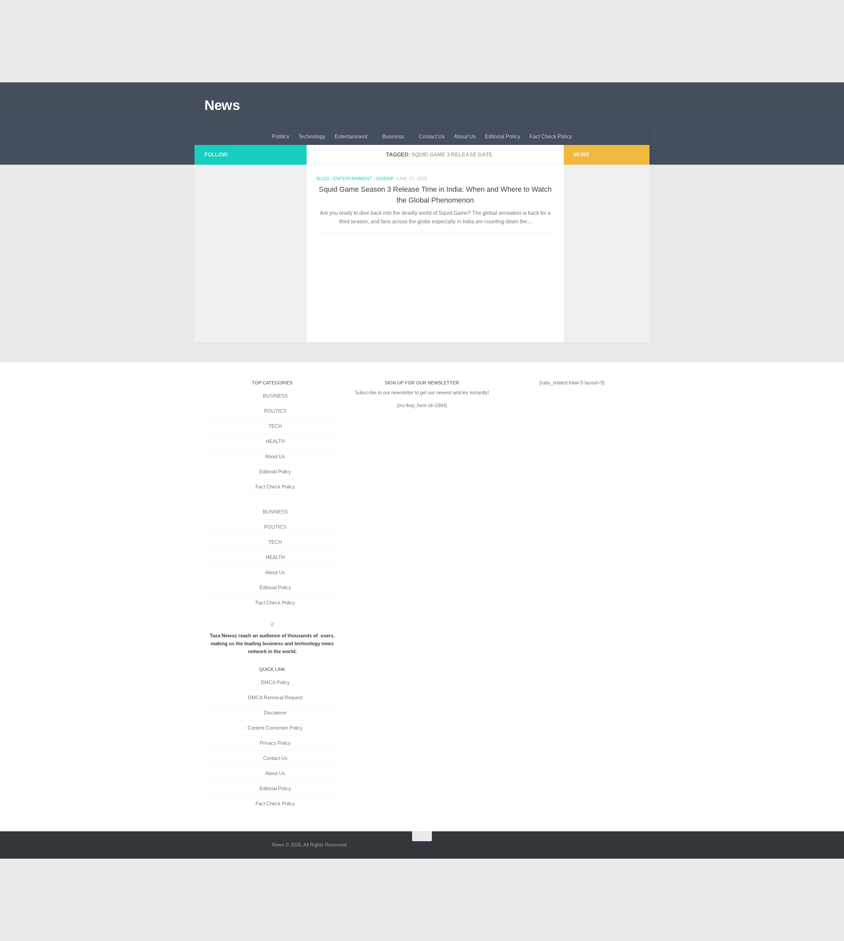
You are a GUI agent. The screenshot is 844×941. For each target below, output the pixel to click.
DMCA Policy (275, 682)
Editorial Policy (502, 136)
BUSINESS (275, 396)
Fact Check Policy (550, 136)
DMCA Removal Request (275, 697)
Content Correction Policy (275, 728)
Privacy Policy (275, 743)
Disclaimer (275, 712)
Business (393, 136)
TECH (275, 426)
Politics (280, 136)
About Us (465, 136)
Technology (311, 136)
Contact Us (432, 136)
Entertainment (351, 136)
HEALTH (275, 441)
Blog (322, 178)
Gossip (385, 178)
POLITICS (275, 411)
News (222, 105)
